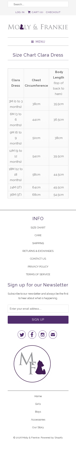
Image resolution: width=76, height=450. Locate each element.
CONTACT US (38, 258)
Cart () (37, 12)
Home (38, 396)
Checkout (53, 12)
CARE (38, 235)
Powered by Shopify (52, 437)
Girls (38, 403)
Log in (20, 12)
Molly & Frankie (31, 437)
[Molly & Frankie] (38, 27)
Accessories (38, 419)
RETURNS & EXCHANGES (38, 250)
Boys (38, 411)
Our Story (38, 427)
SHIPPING (38, 243)
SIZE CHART (38, 227)
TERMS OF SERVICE (38, 274)
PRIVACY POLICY (38, 266)
